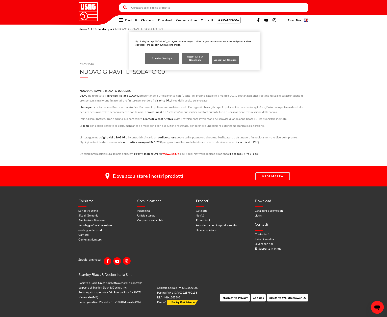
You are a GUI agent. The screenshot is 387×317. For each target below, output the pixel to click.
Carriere (83, 234)
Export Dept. (295, 20)
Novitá (200, 215)
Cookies (258, 297)
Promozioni (203, 220)
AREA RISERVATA (230, 20)
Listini (258, 215)
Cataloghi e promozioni (269, 210)
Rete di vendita (264, 239)
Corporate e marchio (150, 220)
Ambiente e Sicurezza (91, 220)
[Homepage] (88, 10)
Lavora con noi (264, 243)
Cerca (125, 7)
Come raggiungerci (90, 239)
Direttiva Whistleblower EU (287, 297)
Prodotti (131, 20)
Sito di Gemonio (88, 215)
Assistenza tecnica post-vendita (216, 225)
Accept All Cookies (225, 60)
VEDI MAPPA (272, 176)
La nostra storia (88, 210)
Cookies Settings (162, 58)
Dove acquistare (206, 230)
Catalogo (201, 210)
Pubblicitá (143, 210)
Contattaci (261, 234)
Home (83, 29)
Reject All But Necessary (195, 58)
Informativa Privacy (235, 297)
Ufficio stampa (101, 29)
